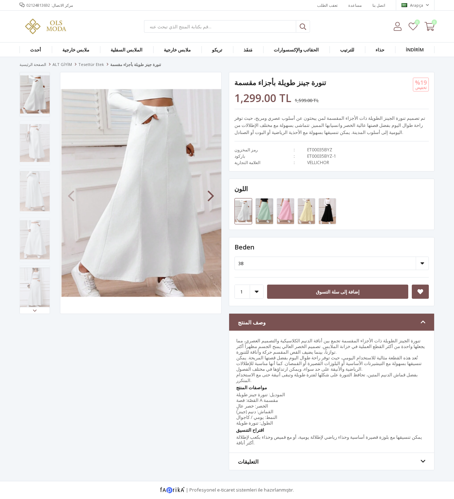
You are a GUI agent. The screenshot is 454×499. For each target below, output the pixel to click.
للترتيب (347, 49)
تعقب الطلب (327, 5)
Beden (244, 247)
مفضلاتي (416, 23)
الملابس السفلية (127, 49)
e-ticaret (226, 490)
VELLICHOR (318, 162)
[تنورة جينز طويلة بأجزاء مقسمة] (243, 211)
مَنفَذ (248, 49)
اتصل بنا (378, 5)
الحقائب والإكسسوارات (296, 49)
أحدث (35, 49)
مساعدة (355, 5)
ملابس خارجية (75, 49)
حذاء (380, 49)
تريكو (217, 49)
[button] (35, 310)
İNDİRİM (415, 49)
